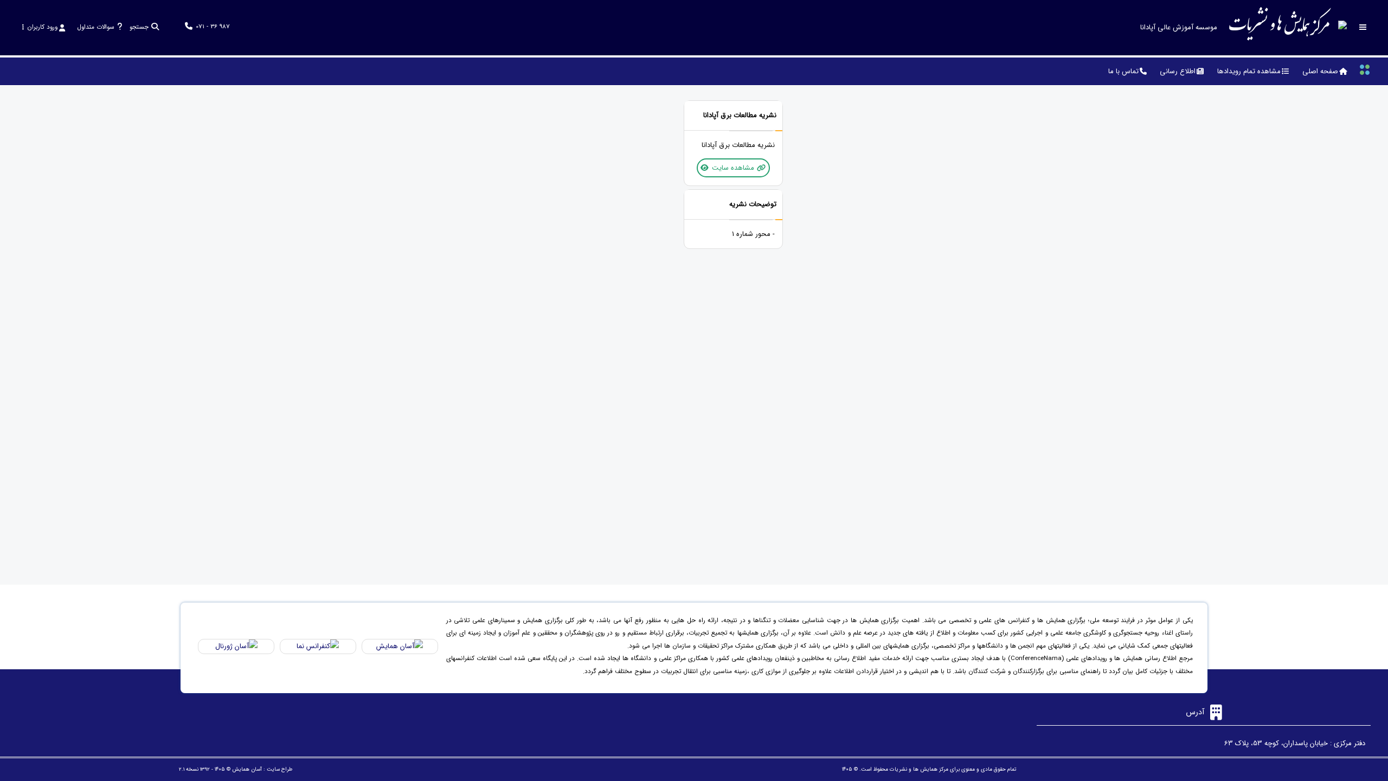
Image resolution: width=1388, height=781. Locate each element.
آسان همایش (247, 769)
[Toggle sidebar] (1363, 27)
